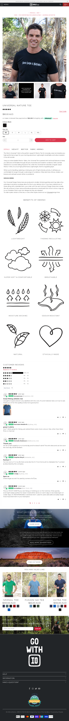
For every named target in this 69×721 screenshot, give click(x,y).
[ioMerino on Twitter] (36, 688)
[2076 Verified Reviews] (34, 707)
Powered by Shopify (56, 712)
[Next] (64, 592)
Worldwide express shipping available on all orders (34, 1)
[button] (10, 90)
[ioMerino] (34, 4)
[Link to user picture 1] (7, 409)
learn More (34, 524)
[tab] (7, 149)
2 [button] (32, 503)
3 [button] (34, 503)
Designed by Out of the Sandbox (39, 712)
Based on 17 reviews (10, 369)
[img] (13, 394)
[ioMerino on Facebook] (29, 688)
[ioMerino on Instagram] (32, 688)
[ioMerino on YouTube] (39, 688)
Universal (50, 192)
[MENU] (1, 4)
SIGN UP (37, 628)
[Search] (60, 4)
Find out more (34, 562)
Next (38, 13)
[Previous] (4, 592)
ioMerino (13, 712)
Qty (4, 136)
